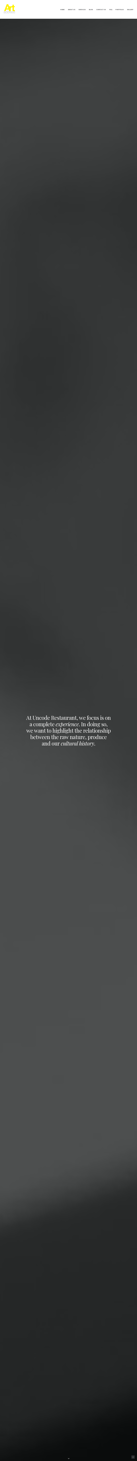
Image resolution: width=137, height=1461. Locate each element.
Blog (91, 9)
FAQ (110, 9)
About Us (71, 9)
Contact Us (101, 9)
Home (62, 9)
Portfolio (119, 9)
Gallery (130, 9)
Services (82, 9)
